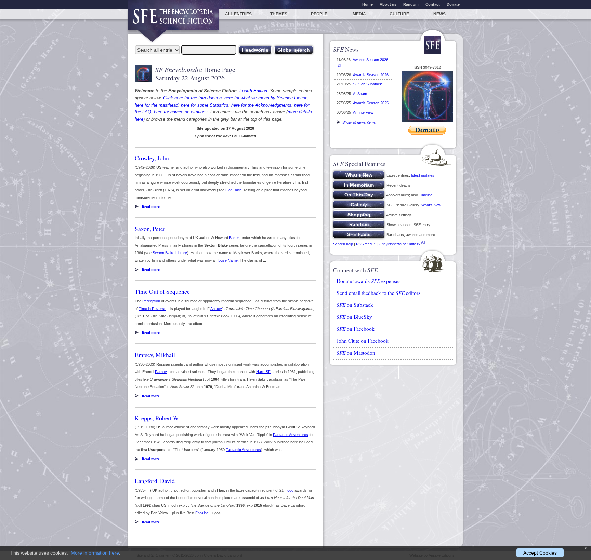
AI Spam (360, 94)
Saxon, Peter (150, 228)
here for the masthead (156, 105)
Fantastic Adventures (290, 435)
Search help (343, 244)
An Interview (363, 112)
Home (367, 4)
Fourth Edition (253, 90)
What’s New (431, 205)
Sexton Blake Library (170, 253)
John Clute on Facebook (363, 340)
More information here (95, 553)
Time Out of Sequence (162, 291)
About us (388, 4)
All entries (238, 14)
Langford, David (155, 481)
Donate (453, 4)
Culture (399, 14)
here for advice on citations (181, 111)
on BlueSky (354, 316)
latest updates (422, 175)
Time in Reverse (152, 308)
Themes (278, 14)
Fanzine (202, 513)
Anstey (216, 308)
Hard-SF (263, 372)
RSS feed (364, 244)
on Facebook (356, 328)
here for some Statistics (204, 105)
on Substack (367, 84)
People (319, 14)
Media (359, 14)
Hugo (289, 490)
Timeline (426, 195)
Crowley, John (152, 158)
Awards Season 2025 (371, 103)
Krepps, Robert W (157, 418)
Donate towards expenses (368, 280)
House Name (227, 260)
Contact (432, 4)
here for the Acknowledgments (261, 105)
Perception (151, 301)
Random (411, 4)
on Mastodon (356, 352)
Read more (151, 206)
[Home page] (173, 19)
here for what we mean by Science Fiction (265, 97)
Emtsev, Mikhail (155, 355)
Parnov (161, 372)
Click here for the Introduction (192, 97)
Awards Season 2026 (371, 75)
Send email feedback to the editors (378, 292)
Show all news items (358, 122)
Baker (234, 238)
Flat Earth (233, 190)
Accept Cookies (540, 553)
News (439, 14)
